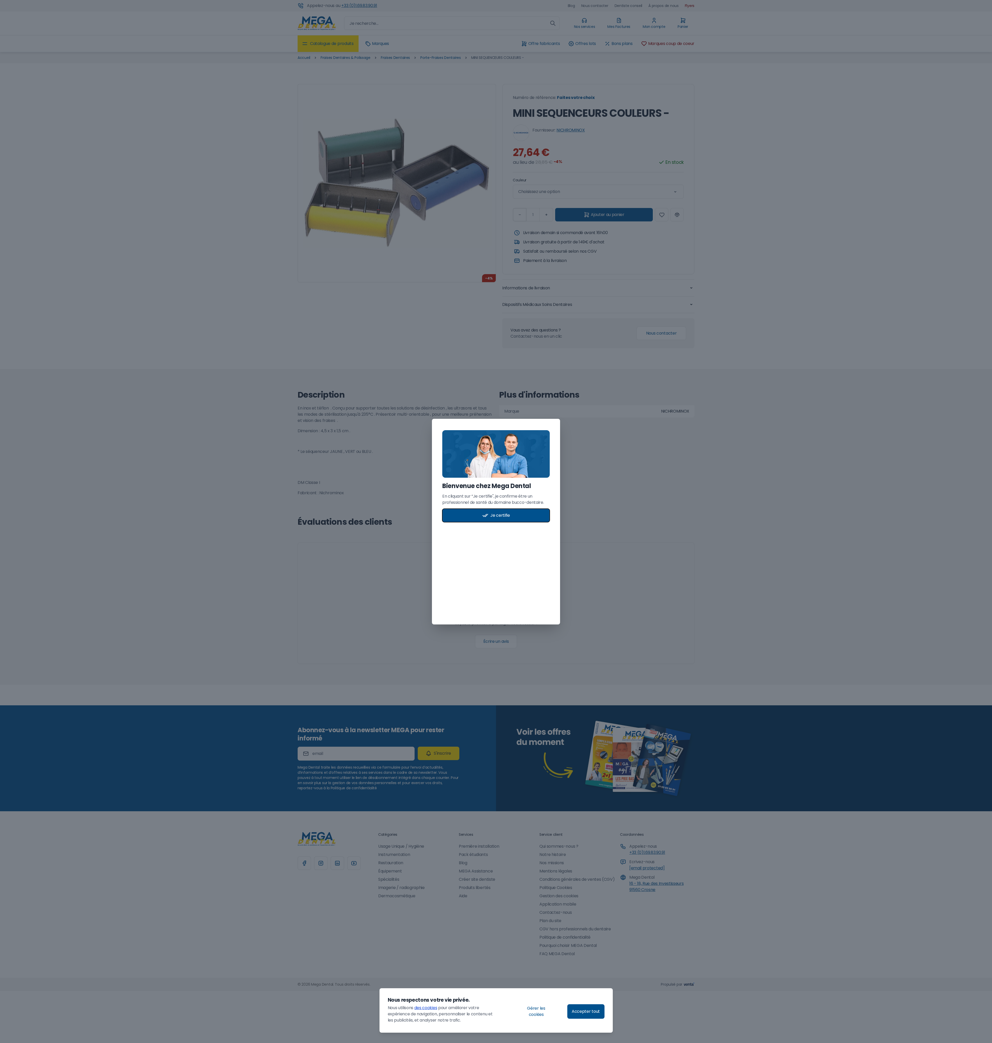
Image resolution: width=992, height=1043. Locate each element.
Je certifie (500, 515)
